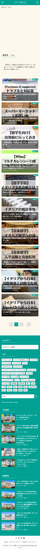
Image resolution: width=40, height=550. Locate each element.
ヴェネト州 (5, 383)
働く (28, 383)
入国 (33, 383)
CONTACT (24, 542)
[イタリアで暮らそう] (20, 2)
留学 (3, 390)
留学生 (9, 390)
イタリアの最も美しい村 (21, 360)
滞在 (25, 387)
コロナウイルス (6, 366)
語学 (25, 390)
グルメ (25, 363)
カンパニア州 (16, 363)
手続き (9, 387)
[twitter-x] (16, 538)
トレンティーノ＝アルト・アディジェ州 (13, 370)
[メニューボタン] (2, 2)
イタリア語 (34, 360)
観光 (20, 390)
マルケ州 (29, 373)
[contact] (24, 538)
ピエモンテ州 (31, 370)
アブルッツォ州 (6, 360)
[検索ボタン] (37, 2)
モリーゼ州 (5, 377)
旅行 (15, 387)
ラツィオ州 (14, 377)
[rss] (21, 538)
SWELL (20, 547)
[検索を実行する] (36, 396)
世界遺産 (14, 383)
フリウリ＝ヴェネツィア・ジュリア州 (13, 373)
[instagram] (19, 538)
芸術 (15, 390)
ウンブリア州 (6, 363)
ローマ (17, 380)
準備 (20, 387)
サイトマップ (32, 542)
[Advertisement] (20, 30)
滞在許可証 (32, 387)
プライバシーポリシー (15, 542)
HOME (6, 542)
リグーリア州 (24, 377)
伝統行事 (21, 383)
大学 (3, 387)
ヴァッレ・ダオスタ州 (28, 380)
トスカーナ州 (18, 366)
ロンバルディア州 (7, 380)
